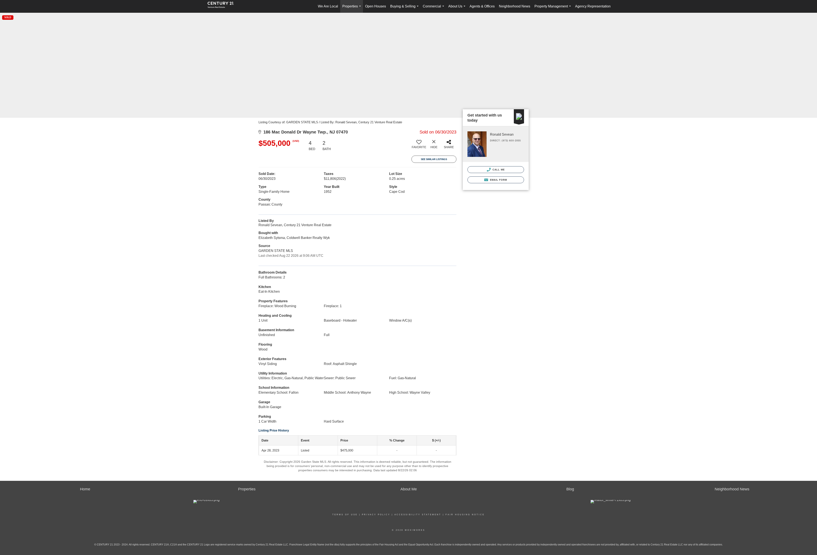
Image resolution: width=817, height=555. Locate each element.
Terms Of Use (345, 515)
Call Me (498, 169)
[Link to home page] (222, 6)
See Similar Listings (434, 159)
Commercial (434, 8)
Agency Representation (593, 6)
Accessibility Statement (417, 515)
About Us (457, 8)
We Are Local (328, 6)
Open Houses (375, 6)
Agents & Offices (482, 6)
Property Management (553, 8)
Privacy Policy (376, 515)
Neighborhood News (514, 6)
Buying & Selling (405, 8)
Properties (352, 8)
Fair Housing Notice (465, 515)
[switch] (418, 145)
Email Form (498, 180)
